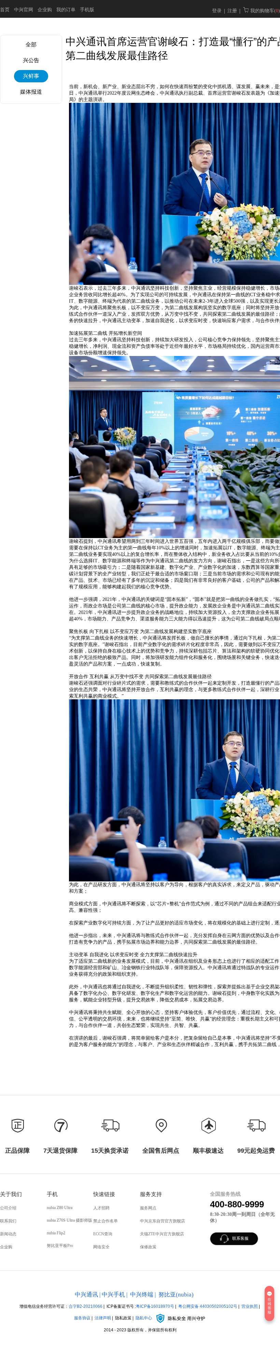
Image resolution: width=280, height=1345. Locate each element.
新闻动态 (8, 1234)
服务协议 (82, 1318)
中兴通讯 (86, 1294)
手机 (52, 1194)
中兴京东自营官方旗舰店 (162, 1221)
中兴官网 (23, 9)
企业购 (45, 9)
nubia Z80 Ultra (59, 1207)
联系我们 (8, 1221)
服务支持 (151, 1194)
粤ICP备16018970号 (155, 1306)
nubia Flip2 (56, 1233)
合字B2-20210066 (85, 1306)
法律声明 (103, 1318)
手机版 (87, 9)
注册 (232, 10)
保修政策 (148, 1247)
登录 (217, 10)
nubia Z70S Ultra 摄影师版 (69, 1220)
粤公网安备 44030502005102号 (207, 1306)
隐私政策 (123, 1318)
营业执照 (249, 1306)
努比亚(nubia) (176, 1294)
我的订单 (65, 9)
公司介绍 (8, 1208)
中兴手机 (113, 1294)
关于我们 (11, 1194)
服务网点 (148, 1208)
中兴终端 (141, 1294)
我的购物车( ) (264, 10)
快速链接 (104, 1194)
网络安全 (101, 1247)
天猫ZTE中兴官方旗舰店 (162, 1234)
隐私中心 (144, 1318)
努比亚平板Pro (60, 1245)
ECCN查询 (102, 1234)
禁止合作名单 (105, 1221)
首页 (5, 9)
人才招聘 (101, 1208)
